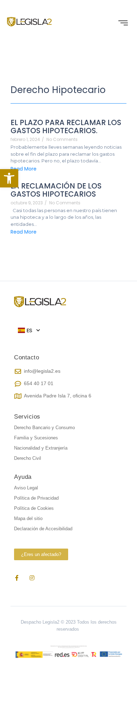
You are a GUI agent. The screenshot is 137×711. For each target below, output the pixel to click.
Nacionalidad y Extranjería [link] (40, 448)
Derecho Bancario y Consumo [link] (44, 427)
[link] (9, 178)
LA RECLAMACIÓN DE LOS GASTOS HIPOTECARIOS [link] (56, 190)
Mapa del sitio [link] (28, 518)
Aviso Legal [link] (26, 487)
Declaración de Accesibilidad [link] (43, 528)
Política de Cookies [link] (34, 508)
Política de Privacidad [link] (36, 498)
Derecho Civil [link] (27, 458)
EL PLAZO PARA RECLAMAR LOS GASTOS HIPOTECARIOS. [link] (66, 126)
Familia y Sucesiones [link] (36, 437)
